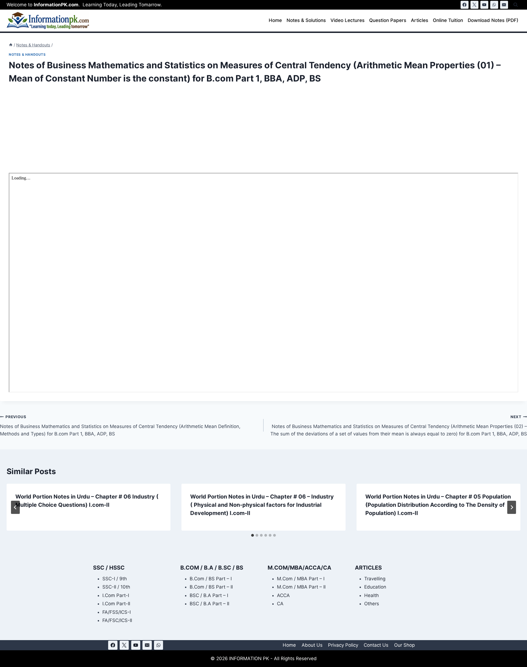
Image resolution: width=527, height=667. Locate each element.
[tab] (252, 535)
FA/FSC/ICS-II (117, 620)
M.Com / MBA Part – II (301, 587)
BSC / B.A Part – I (209, 595)
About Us (312, 645)
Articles (419, 20)
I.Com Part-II (116, 603)
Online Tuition (448, 20)
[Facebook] (465, 5)
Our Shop (404, 645)
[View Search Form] (515, 5)
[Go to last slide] (15, 507)
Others (371, 603)
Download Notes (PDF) (493, 20)
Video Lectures (347, 20)
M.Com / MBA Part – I (300, 578)
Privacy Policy (343, 645)
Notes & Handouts (27, 54)
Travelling (374, 578)
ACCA (283, 595)
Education (375, 587)
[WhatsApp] (494, 5)
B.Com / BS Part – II (211, 587)
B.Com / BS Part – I (211, 578)
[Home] (11, 45)
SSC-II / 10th (116, 587)
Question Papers (387, 20)
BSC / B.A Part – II (209, 603)
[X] (474, 5)
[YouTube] (484, 5)
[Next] (511, 507)
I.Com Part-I (115, 595)
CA (280, 603)
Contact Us (376, 645)
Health (371, 595)
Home (275, 20)
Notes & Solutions (306, 20)
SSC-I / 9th (114, 578)
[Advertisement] (173, 132)
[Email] (504, 5)
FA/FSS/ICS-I (116, 612)
